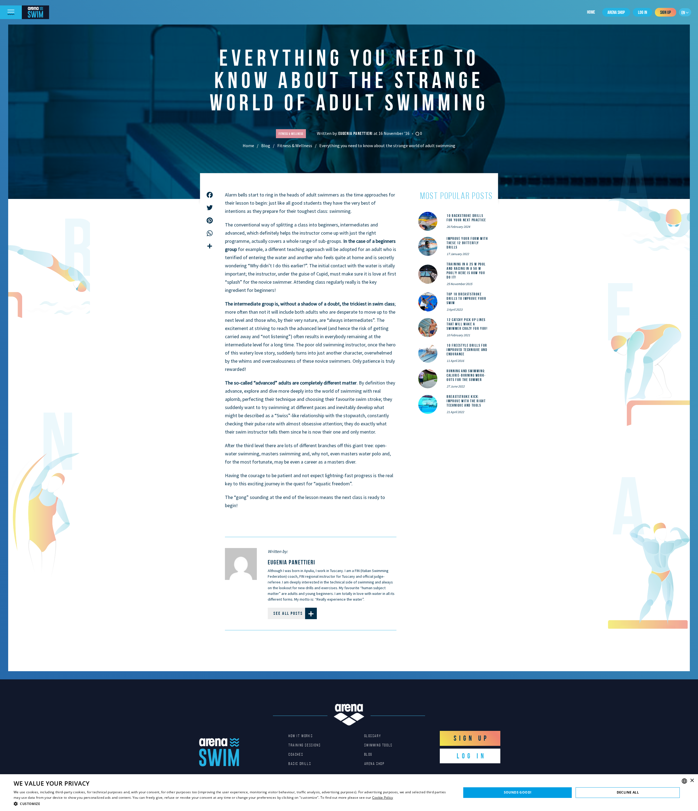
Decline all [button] (628, 792)
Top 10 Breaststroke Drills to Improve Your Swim (466, 298)
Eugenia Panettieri (356, 133)
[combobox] (684, 781)
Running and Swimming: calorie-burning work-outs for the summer (466, 375)
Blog (265, 145)
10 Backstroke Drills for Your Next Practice (466, 217)
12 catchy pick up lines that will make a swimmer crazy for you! (467, 324)
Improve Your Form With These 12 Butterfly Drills (467, 242)
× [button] (692, 781)
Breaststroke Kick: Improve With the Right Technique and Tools (466, 400)
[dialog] (349, 792)
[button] (231, 803)
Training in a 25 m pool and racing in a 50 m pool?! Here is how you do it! (466, 270)
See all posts (288, 613)
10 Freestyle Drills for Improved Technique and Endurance (467, 349)
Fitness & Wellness (294, 145)
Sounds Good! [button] (517, 792)
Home (591, 12)
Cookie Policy (382, 797)
